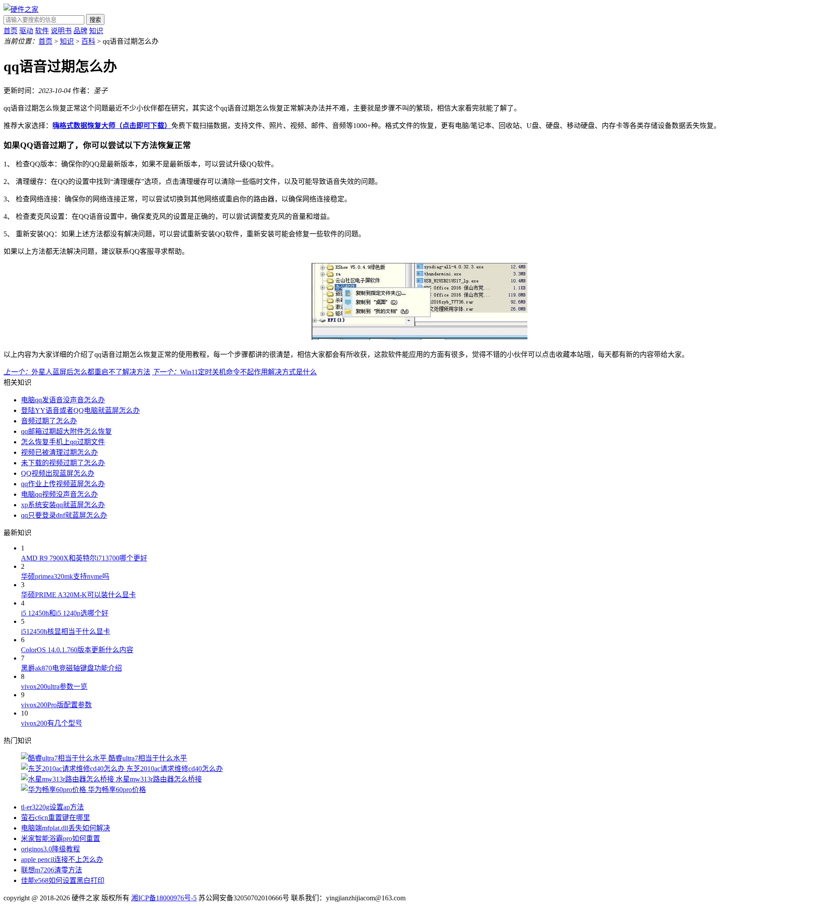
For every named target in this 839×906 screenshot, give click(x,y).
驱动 (26, 31)
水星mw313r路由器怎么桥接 (159, 779)
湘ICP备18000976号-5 (164, 898)
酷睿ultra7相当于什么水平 (147, 758)
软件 (42, 31)
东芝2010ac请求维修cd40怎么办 (174, 768)
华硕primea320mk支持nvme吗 (65, 576)
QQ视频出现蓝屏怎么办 (57, 473)
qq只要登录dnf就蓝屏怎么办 (64, 515)
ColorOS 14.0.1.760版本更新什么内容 (77, 650)
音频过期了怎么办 (49, 421)
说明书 (61, 31)
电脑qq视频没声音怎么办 (59, 494)
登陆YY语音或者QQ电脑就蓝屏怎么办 (80, 410)
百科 (88, 41)
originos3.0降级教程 (50, 849)
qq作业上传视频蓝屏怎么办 (63, 484)
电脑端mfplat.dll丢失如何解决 (65, 828)
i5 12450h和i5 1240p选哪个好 (64, 613)
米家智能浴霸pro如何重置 (60, 838)
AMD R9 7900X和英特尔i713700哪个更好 (84, 558)
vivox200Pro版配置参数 (56, 705)
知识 (96, 31)
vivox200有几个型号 (51, 723)
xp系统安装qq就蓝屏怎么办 (63, 504)
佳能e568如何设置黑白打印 (62, 880)
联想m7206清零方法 (51, 870)
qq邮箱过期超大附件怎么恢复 (66, 431)
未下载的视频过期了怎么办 (63, 463)
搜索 (95, 20)
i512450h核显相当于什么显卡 (65, 631)
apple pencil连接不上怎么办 (62, 859)
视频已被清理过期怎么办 (59, 452)
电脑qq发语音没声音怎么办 (63, 400)
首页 (10, 31)
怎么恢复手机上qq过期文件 (63, 442)
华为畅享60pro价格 (117, 789)
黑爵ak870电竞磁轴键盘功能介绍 (71, 668)
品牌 (80, 31)
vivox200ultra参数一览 (54, 686)
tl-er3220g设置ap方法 (52, 807)
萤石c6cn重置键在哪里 (55, 817)
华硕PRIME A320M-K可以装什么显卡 (78, 594)
